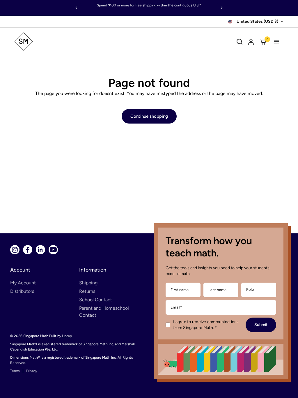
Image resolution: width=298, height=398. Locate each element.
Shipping (88, 283)
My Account (23, 283)
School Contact (95, 299)
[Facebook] (27, 249)
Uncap (67, 336)
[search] (239, 41)
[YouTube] (53, 249)
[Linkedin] (40, 249)
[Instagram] (14, 249)
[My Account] (251, 41)
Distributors (22, 291)
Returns (87, 291)
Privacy (31, 371)
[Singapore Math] (50, 41)
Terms (15, 371)
